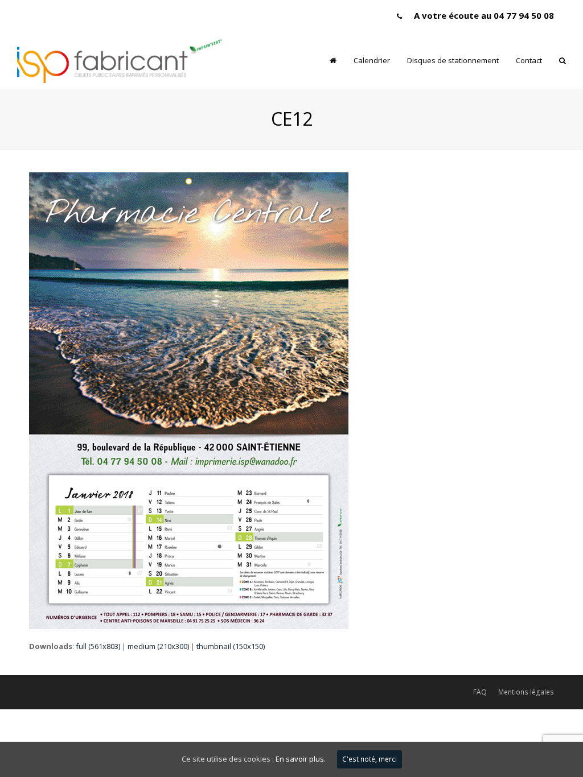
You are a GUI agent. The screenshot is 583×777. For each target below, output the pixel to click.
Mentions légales (526, 692)
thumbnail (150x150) (230, 646)
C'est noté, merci (369, 759)
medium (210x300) (158, 646)
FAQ (480, 692)
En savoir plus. (301, 759)
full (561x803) (98, 646)
